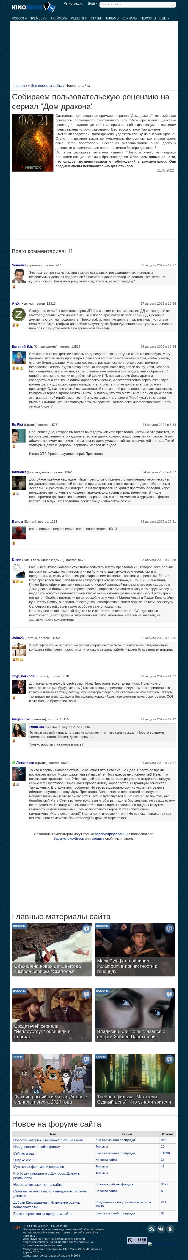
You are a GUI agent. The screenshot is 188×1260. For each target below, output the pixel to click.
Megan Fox (21, 719)
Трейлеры (59, 18)
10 (163, 1146)
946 (163, 1140)
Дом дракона (141, 116)
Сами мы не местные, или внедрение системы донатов (50, 1193)
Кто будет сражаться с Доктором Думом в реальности (46, 1175)
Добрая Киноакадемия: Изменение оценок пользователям (46, 1204)
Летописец (25, 763)
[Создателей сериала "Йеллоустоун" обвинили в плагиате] (52, 1015)
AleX (15, 303)
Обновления (59, 1226)
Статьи (96, 18)
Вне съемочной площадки (115, 1140)
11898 (165, 1153)
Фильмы (112, 18)
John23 (18, 638)
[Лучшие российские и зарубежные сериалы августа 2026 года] (52, 1081)
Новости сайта (106, 1160)
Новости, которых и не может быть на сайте (48, 1140)
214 (163, 1202)
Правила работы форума (114, 1184)
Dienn (16, 560)
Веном (17, 521)
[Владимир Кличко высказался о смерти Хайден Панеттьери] (135, 1015)
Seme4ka (19, 265)
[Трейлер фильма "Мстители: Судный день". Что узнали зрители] (135, 1081)
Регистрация (73, 3)
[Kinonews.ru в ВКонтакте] (161, 1228)
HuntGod (36, 727)
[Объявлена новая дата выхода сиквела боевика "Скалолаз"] (52, 950)
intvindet (19, 472)
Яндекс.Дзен (23, 1160)
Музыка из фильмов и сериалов (38, 1167)
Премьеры (38, 18)
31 (163, 1160)
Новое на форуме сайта (56, 1124)
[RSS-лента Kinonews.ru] (151, 1228)
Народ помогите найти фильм (36, 1147)
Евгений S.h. (22, 346)
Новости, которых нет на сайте (37, 1184)
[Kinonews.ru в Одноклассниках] (170, 1228)
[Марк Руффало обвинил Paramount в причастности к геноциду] (135, 950)
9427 (164, 1184)
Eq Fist (17, 424)
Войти (92, 3)
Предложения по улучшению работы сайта (123, 1204)
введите (97, 838)
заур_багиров (23, 676)
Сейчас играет (24, 1153)
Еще (163, 18)
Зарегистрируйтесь (69, 838)
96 (163, 1213)
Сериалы (130, 18)
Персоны (148, 18)
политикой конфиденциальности (44, 1242)
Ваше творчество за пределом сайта (42, 1214)
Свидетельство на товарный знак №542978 (51, 1255)
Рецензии (79, 18)
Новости (19, 18)
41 (163, 1166)
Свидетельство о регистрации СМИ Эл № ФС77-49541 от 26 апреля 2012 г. (62, 1251)
